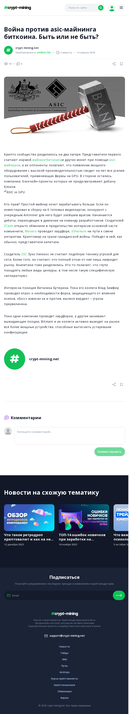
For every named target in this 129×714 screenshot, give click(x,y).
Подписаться (119, 595)
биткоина (54, 160)
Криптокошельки (64, 685)
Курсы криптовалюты (64, 678)
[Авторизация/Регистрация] (112, 7)
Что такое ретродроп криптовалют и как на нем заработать (29, 537)
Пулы (64, 665)
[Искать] (100, 7)
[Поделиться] (114, 63)
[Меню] (121, 7)
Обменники (65, 691)
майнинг (39, 160)
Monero (31, 231)
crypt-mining (17, 7)
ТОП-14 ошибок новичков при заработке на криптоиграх (82, 537)
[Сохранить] (121, 63)
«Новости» (43, 52)
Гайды (64, 653)
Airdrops (65, 672)
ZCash (8, 226)
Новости (64, 646)
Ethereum (79, 231)
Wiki (64, 659)
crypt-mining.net (27, 48)
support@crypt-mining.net (67, 636)
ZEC (24, 254)
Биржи (65, 697)
